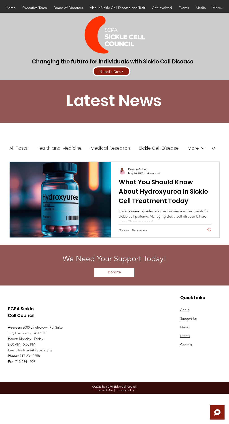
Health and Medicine (59, 148)
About (184, 310)
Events (185, 336)
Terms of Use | (105, 390)
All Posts (18, 148)
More (193, 148)
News (184, 327)
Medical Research (110, 148)
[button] (214, 148)
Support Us (188, 318)
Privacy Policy (124, 390)
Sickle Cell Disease (159, 148)
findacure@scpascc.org (35, 350)
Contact (186, 344)
